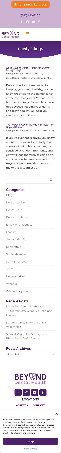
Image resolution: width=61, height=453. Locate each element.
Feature (11, 232)
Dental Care (14, 210)
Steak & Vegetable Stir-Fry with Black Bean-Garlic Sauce (26, 336)
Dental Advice (15, 202)
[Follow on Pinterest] (39, 21)
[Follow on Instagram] (27, 21)
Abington (22, 405)
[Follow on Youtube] (33, 21)
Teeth (9, 269)
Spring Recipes (16, 261)
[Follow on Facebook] (21, 21)
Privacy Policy (30, 448)
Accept (30, 441)
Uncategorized (16, 276)
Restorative (13, 247)
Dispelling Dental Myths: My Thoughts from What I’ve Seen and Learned (29, 311)
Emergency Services (30, 4)
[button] (56, 413)
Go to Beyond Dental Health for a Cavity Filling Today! (28, 69)
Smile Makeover (17, 254)
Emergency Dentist (41, 78)
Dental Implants (20, 78)
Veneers (11, 283)
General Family (16, 239)
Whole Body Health (19, 291)
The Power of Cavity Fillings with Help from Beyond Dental (30, 125)
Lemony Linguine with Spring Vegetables (26, 325)
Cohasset (39, 405)
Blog (8, 78)
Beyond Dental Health (21, 73)
